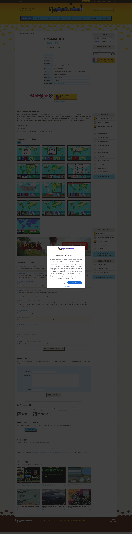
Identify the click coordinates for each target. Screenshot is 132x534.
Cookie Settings (61, 278)
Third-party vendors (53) (63, 268)
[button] (66, 286)
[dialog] (66, 267)
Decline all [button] (57, 282)
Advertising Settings (60, 276)
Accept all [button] (74, 282)
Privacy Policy (69, 278)
